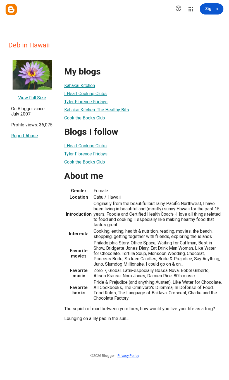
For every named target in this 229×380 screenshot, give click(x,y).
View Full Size (32, 97)
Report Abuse (24, 135)
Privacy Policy (128, 355)
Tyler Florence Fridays (86, 101)
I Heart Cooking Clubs (85, 93)
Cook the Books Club (84, 118)
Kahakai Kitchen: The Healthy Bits (96, 109)
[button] (178, 9)
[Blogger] (11, 9)
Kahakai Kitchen (79, 85)
